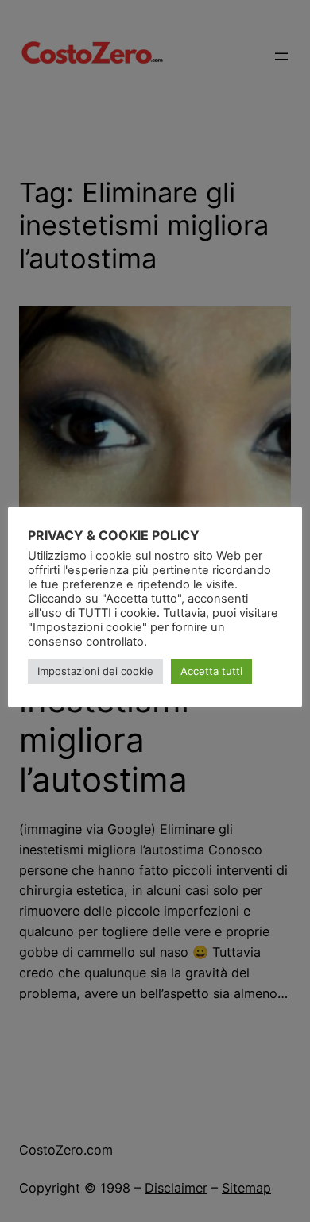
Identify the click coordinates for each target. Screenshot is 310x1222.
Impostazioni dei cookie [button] (95, 671)
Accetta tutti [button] (211, 671)
